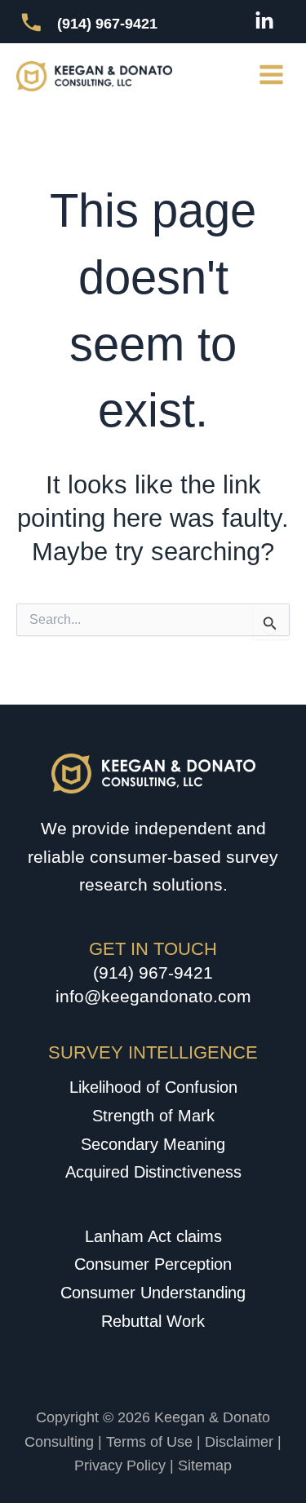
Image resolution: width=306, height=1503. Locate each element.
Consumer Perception (153, 1264)
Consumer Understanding (153, 1293)
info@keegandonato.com (153, 996)
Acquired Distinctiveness (153, 1172)
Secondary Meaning (153, 1144)
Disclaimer (239, 1442)
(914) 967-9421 (153, 972)
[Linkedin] (264, 21)
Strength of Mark (153, 1116)
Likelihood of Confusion (153, 1087)
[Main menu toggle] (272, 75)
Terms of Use (149, 1442)
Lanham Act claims (153, 1236)
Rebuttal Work (153, 1321)
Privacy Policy (120, 1465)
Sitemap (205, 1465)
